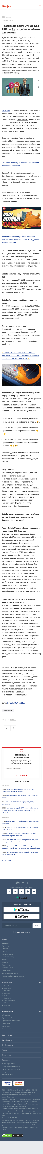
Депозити (5, 962)
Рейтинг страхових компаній (11, 1069)
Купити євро (5, 1026)
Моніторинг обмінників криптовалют (13, 976)
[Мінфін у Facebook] (9, 891)
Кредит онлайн (6, 970)
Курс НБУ (5, 951)
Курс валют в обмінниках (10, 1018)
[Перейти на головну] (6, 6)
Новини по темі (21, 781)
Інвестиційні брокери (8, 957)
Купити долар (6, 1023)
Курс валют (5, 943)
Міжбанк (4, 959)
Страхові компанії (7, 1075)
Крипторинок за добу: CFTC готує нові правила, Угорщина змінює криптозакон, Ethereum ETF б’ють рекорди (20, 810)
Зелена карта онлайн (8, 1064)
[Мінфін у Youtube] (34, 891)
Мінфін (13, 720)
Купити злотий (6, 1029)
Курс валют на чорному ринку (11, 1020)
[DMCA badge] (21, 1136)
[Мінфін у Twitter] (21, 891)
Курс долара (6, 946)
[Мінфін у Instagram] (27, 891)
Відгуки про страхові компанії (11, 1066)
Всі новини (6, 860)
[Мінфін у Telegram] (15, 891)
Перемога (6, 110)
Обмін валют (6, 1015)
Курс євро (5, 948)
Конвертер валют (7, 968)
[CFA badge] (30, 1084)
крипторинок (22, 119)
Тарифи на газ (6, 965)
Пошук (37, 926)
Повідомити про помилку (21, 932)
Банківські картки (7, 954)
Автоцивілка (6, 1072)
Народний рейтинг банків (10, 973)
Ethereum (22, 531)
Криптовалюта (8, 710)
